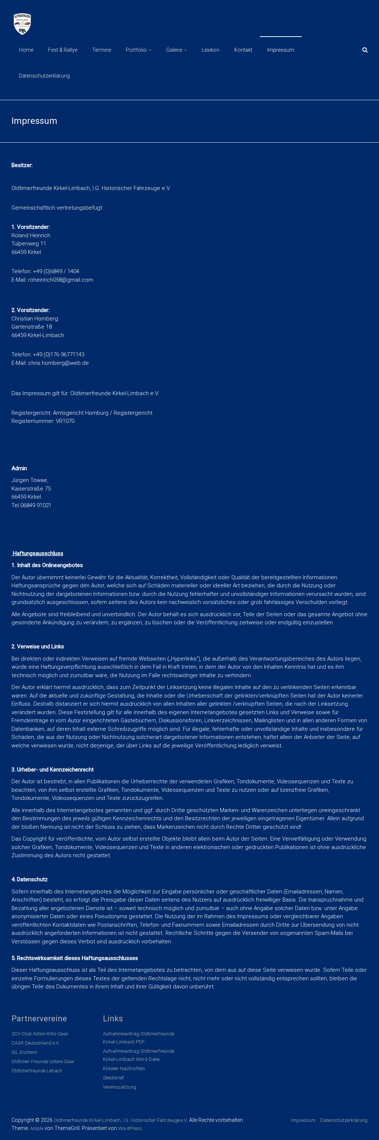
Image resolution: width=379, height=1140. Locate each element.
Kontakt (243, 50)
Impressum (280, 50)
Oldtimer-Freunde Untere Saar (43, 1061)
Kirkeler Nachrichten (124, 1068)
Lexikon (210, 50)
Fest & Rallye (62, 50)
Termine (101, 50)
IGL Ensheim (24, 1052)
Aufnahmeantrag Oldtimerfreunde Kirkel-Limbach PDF (138, 1038)
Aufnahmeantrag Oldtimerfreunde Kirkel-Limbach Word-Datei (138, 1055)
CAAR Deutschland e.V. (35, 1043)
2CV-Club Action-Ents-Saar (39, 1033)
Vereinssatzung (119, 1087)
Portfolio (136, 50)
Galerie (174, 50)
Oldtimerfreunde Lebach (36, 1070)
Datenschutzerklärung (44, 76)
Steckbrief (113, 1077)
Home (26, 50)
